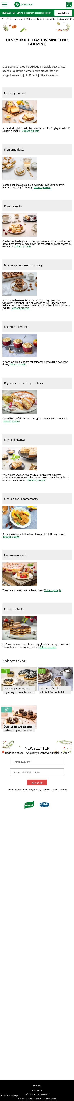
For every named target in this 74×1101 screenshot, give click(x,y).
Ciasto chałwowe (15, 439)
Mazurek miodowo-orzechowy (23, 265)
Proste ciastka (13, 206)
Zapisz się (37, 782)
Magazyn (19, 19)
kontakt (37, 1085)
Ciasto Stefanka (14, 609)
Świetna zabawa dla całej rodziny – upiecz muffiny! (18, 728)
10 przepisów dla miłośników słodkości (52, 690)
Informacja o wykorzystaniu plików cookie (37, 1098)
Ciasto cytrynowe (15, 93)
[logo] (23, 4)
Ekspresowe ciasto (15, 555)
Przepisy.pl (7, 19)
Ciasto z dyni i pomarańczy (21, 498)
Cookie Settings (9, 1095)
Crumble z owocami (16, 326)
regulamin (37, 1089)
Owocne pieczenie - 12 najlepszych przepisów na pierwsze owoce (18, 690)
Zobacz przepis (30, 130)
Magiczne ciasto (14, 149)
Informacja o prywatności (37, 1094)
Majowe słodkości (34, 19)
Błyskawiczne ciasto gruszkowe (24, 383)
